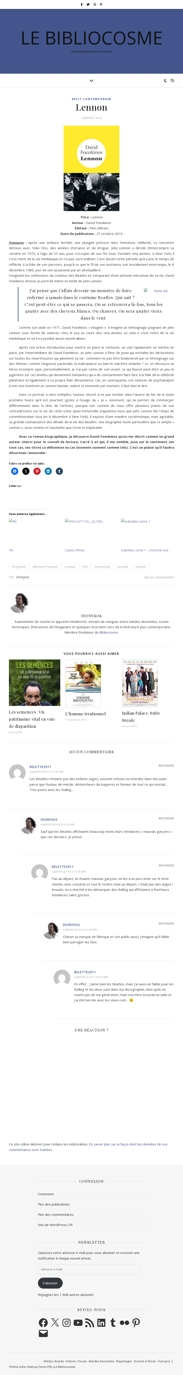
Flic (11, 550)
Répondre (166, 766)
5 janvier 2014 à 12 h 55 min (69, 871)
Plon (85, 567)
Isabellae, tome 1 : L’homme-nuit (144, 550)
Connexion (46, 1194)
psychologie (102, 567)
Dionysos (22, 577)
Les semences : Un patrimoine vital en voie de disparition (32, 719)
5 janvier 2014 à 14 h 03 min (91, 977)
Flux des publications (54, 1204)
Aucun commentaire (159, 577)
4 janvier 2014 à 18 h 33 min (58, 824)
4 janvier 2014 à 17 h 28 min (46, 771)
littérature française (45, 567)
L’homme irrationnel (85, 713)
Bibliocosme (108, 632)
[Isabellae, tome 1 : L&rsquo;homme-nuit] (147, 533)
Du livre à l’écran (145, 1361)
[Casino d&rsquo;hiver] (90, 533)
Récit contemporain (91, 99)
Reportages (124, 1361)
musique (69, 567)
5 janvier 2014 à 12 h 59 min (80, 929)
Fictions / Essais (76, 1361)
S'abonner (50, 1283)
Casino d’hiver (75, 550)
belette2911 (40, 766)
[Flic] (34, 533)
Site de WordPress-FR (55, 1224)
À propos (164, 1361)
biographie (19, 567)
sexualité (122, 567)
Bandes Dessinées (101, 1361)
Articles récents (53, 1361)
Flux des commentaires (56, 1214)
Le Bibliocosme (92, 37)
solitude (140, 567)
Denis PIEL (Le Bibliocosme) (57, 1367)
